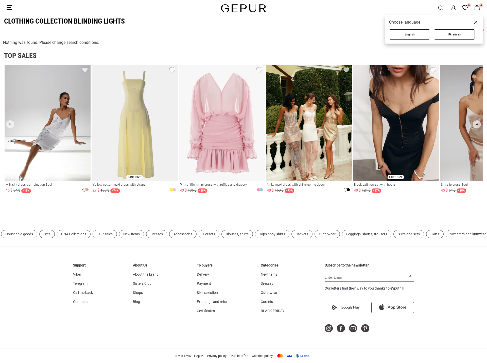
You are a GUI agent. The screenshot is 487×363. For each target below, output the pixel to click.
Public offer (239, 356)
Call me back (83, 293)
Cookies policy (262, 356)
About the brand (146, 274)
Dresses (156, 234)
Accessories (182, 234)
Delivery (203, 274)
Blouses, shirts (237, 234)
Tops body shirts (272, 234)
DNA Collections (73, 234)
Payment (204, 283)
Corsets (209, 234)
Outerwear (327, 234)
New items (131, 234)
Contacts (80, 302)
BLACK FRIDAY (272, 311)
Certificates (206, 311)
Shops (138, 293)
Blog (136, 302)
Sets (47, 234)
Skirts (434, 234)
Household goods (19, 234)
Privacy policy (217, 356)
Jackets (302, 234)
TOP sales (105, 234)
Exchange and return (213, 302)
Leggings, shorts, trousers (366, 234)
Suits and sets (409, 234)
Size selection (207, 293)
